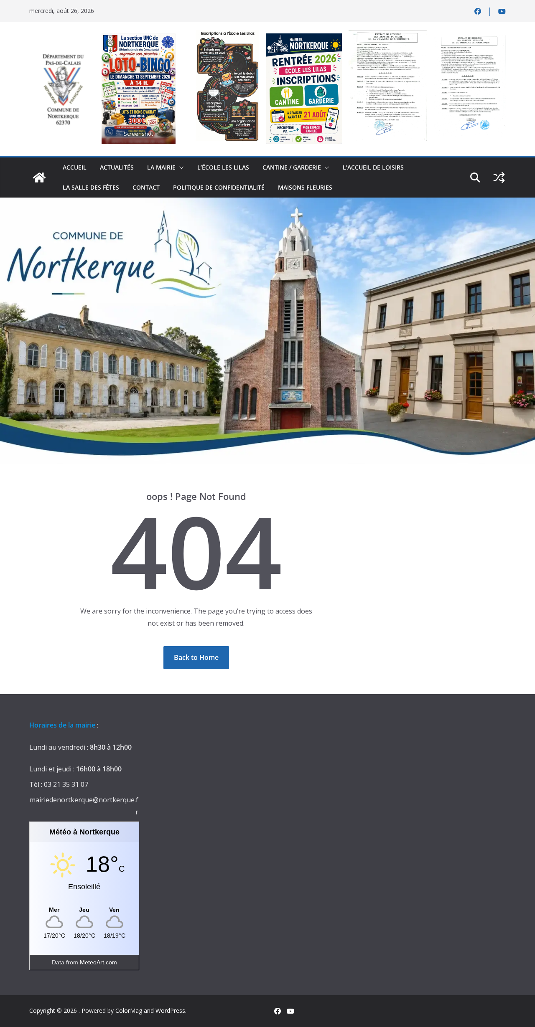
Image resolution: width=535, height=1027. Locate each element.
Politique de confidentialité (219, 187)
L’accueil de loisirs (373, 167)
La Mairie (161, 167)
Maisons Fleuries (305, 187)
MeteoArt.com (98, 962)
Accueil (75, 167)
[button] (180, 167)
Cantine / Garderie (291, 167)
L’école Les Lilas (223, 167)
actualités (117, 167)
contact (146, 187)
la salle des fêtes (91, 187)
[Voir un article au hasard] (499, 177)
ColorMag (128, 1010)
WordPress (170, 1010)
